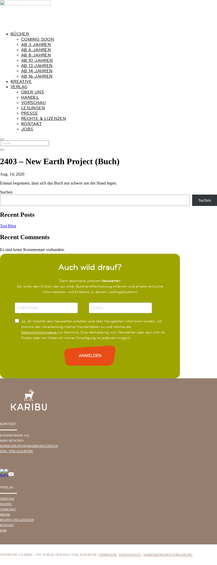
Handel (30, 97)
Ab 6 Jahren (36, 49)
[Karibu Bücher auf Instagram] (2, 475)
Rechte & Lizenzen (43, 118)
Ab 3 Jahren (36, 44)
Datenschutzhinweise (39, 332)
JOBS (27, 128)
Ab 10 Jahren (37, 60)
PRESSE (5, 514)
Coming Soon (37, 39)
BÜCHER (20, 33)
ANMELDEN (90, 355)
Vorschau (33, 102)
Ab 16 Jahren (36, 76)
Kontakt (31, 123)
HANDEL (6, 504)
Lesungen (33, 107)
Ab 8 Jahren (36, 55)
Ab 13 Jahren (36, 65)
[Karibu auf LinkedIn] (16, 475)
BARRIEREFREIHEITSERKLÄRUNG (167, 554)
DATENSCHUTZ (130, 554)
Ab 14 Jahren (36, 70)
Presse (29, 113)
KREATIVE (21, 81)
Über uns (32, 92)
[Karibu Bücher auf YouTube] (11, 475)
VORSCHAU (8, 509)
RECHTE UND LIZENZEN (17, 519)
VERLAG (19, 86)
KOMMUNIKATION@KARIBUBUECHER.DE (29, 446)
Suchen (6, 192)
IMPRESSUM (108, 554)
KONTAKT (7, 525)
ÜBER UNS (7, 498)
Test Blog (8, 226)
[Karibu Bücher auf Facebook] (6, 475)
